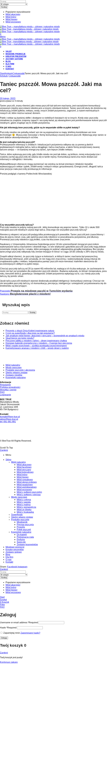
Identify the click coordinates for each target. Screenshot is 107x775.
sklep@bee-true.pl (9, 419)
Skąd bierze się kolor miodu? (20, 338)
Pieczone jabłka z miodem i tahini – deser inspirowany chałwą (36, 340)
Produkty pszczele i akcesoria (20, 370)
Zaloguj (4, 638)
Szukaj (4, 7)
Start (2, 73)
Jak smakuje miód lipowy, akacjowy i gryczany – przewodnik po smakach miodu (45, 335)
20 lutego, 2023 (7, 98)
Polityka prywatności (10, 387)
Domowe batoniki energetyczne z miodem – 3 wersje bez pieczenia (39, 343)
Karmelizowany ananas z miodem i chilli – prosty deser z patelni (37, 348)
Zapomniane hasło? (30, 633)
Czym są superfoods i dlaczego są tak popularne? (30, 333)
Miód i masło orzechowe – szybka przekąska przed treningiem (36, 345)
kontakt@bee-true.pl (10, 416)
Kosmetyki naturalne (16, 377)
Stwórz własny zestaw (16, 372)
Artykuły (9, 73)
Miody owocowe (14, 367)
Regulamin (5, 385)
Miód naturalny (13, 365)
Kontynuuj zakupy (9, 662)
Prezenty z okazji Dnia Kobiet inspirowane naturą (30, 330)
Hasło (8, 627)
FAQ (2, 392)
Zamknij (4, 450)
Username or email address (19, 622)
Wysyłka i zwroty (8, 390)
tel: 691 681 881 (8, 421)
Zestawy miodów (14, 375)
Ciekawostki (19, 73)
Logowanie (5, 395)
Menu (3, 36)
